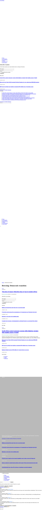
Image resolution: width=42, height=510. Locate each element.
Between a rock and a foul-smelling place (10, 316)
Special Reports (4, 59)
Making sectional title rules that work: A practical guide (13, 307)
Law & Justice (4, 58)
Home (3, 57)
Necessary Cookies (4, 489)
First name (2, 68)
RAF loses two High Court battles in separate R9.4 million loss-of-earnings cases (16, 86)
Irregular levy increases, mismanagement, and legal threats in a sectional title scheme (19, 321)
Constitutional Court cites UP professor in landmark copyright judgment (17, 467)
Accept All (14, 505)
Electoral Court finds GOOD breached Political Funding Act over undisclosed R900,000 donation (19, 82)
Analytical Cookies (4, 497)
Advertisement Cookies (5, 501)
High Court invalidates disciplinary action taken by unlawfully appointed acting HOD (17, 98)
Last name (2, 69)
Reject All (1, 505)
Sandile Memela (5, 294)
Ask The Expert (5, 61)
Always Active (10, 489)
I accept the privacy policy (5, 72)
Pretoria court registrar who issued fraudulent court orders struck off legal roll (18, 458)
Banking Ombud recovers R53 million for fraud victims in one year (13, 95)
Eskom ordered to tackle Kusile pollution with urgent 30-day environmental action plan (19, 462)
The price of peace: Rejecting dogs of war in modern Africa (19, 292)
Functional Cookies (4, 493)
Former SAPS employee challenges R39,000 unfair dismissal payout (14, 99)
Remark (9, 493)
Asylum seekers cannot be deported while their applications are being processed (16, 96)
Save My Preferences (8, 505)
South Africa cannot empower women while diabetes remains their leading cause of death (18, 77)
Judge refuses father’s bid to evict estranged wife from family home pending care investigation (18, 97)
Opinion (3, 60)
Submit (12, 482)
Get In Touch (4, 62)
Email (1, 71)
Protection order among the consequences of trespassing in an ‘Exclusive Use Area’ (19, 312)
